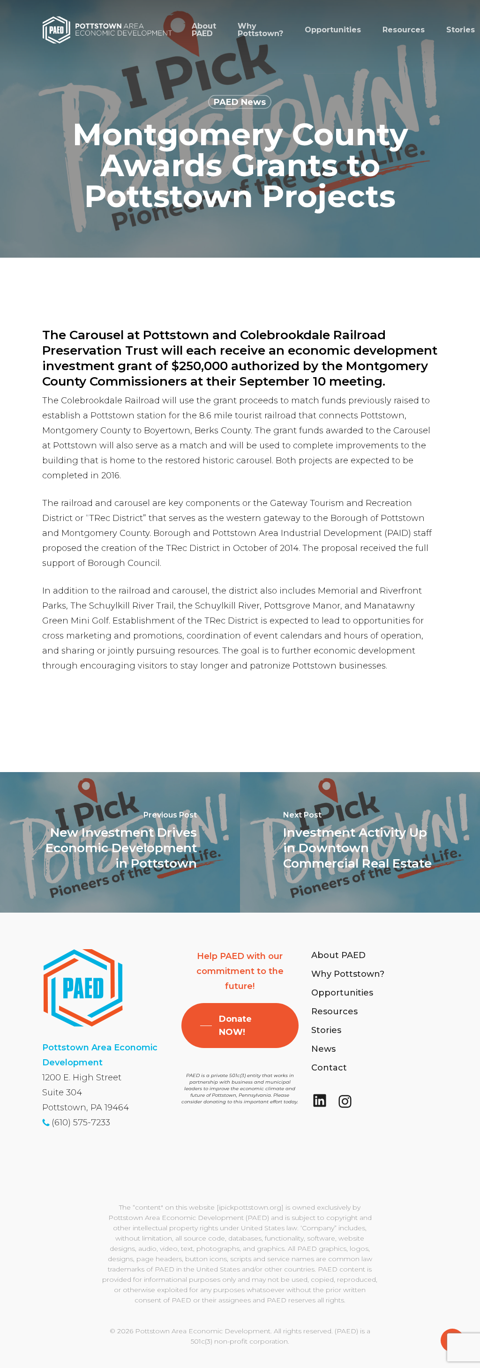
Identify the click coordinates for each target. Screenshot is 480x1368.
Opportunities (342, 993)
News (323, 1049)
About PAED (338, 955)
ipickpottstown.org (250, 1207)
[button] (240, 1025)
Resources (334, 1011)
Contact (329, 1068)
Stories (326, 1030)
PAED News (240, 102)
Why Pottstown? (347, 974)
